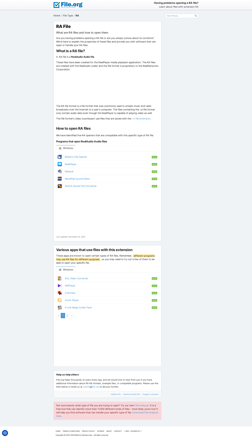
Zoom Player (72, 300)
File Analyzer (142, 405)
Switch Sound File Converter (81, 186)
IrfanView (70, 293)
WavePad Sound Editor (77, 178)
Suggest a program (151, 394)
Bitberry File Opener (76, 156)
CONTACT (118, 431)
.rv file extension (141, 118)
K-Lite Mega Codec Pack (78, 307)
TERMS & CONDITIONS (71, 431)
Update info (116, 394)
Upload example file (131, 394)
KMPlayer (70, 285)
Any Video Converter (76, 278)
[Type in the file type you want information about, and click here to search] (196, 15)
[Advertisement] (107, 88)
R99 (127, 431)
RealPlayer (70, 164)
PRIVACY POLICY (88, 431)
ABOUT (109, 431)
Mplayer (69, 171)
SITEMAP (100, 431)
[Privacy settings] (5, 433)
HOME (58, 431)
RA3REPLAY (135, 431)
